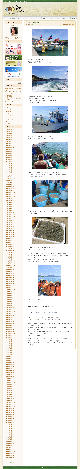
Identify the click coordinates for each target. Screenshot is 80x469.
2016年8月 (9, 341)
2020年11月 (9, 240)
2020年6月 (9, 250)
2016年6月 (9, 345)
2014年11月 (9, 380)
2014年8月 (9, 386)
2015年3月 (9, 372)
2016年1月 (9, 355)
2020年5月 (9, 252)
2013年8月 (9, 410)
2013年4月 (9, 418)
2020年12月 (9, 238)
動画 (7, 121)
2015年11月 (9, 359)
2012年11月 (9, 428)
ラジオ (8, 123)
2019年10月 (9, 266)
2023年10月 (9, 179)
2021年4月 (9, 230)
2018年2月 (9, 305)
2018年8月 (9, 293)
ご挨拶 (8, 107)
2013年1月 (9, 424)
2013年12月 (9, 402)
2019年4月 (9, 278)
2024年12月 (9, 161)
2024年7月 (9, 167)
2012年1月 (9, 446)
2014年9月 (9, 384)
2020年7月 (9, 248)
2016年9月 (9, 339)
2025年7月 (9, 149)
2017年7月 (9, 319)
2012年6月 (9, 438)
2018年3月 (9, 303)
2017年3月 (9, 327)
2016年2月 (9, 353)
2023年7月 (9, 181)
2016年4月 (9, 349)
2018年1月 (9, 307)
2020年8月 (9, 246)
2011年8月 (9, 455)
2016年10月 (9, 337)
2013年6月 (9, 414)
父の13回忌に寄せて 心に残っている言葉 (14, 92)
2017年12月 (9, 309)
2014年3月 (9, 396)
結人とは (12, 18)
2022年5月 (9, 206)
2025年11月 (9, 143)
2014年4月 (9, 394)
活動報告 (8, 111)
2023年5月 (9, 183)
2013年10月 (9, 406)
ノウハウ (8, 113)
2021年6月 (9, 226)
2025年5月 (9, 153)
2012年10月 (9, 430)
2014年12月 (9, 378)
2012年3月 (9, 442)
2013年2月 (9, 422)
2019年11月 (9, 264)
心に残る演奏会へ (11, 101)
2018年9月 (9, 291)
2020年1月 (9, 260)
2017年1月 (9, 331)
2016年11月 (9, 335)
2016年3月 (9, 351)
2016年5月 (9, 347)
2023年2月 (9, 188)
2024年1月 (9, 173)
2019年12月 (9, 262)
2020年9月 (9, 244)
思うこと (8, 115)
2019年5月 (9, 276)
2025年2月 (9, 157)
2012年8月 (9, 434)
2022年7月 (9, 202)
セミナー (38, 18)
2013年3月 (9, 420)
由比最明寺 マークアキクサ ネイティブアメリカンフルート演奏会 (14, 98)
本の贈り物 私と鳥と (12, 95)
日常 (7, 117)
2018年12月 (9, 285)
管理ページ (12, 462)
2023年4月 (9, 185)
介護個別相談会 (61, 18)
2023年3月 (9, 187)
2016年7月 (9, 343)
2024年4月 (9, 171)
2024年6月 (9, 169)
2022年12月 (9, 192)
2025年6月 (9, 151)
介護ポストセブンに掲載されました (13, 89)
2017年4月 (9, 325)
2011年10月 (9, 451)
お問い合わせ (71, 18)
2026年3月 (9, 135)
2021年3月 (9, 232)
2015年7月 (9, 364)
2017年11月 (9, 311)
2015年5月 (9, 368)
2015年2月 (9, 374)
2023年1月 (9, 190)
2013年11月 (9, 404)
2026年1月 (9, 139)
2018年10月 (9, 289)
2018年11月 (9, 287)
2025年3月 (9, 155)
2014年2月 (9, 398)
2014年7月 (9, 388)
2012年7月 (9, 436)
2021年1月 (9, 236)
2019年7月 (9, 272)
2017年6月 (9, 321)
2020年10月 (9, 242)
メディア (30, 18)
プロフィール (21, 18)
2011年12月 (9, 448)
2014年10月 (9, 382)
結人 (43, 468)
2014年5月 (9, 392)
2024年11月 (9, 163)
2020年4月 (9, 254)
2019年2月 (9, 281)
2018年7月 (9, 295)
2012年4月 (9, 440)
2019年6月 (9, 274)
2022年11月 (9, 194)
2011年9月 (9, 454)
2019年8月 (9, 270)
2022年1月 (9, 212)
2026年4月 (9, 133)
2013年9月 (9, 408)
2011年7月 (9, 457)
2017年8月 (9, 317)
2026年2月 (9, 137)
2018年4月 (9, 301)
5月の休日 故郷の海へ (33, 22)
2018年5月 (9, 299)
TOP (6, 18)
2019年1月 (9, 283)
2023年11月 (9, 177)
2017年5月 (9, 323)
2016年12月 (9, 333)
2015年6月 (9, 366)
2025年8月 (9, 147)
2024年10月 (9, 165)
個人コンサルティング (48, 18)
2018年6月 (9, 297)
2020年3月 (9, 256)
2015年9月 (9, 363)
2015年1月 (9, 376)
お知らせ (8, 109)
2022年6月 (9, 204)
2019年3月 (9, 279)
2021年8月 (9, 222)
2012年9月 (9, 432)
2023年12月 (9, 175)
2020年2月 (9, 258)
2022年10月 (9, 196)
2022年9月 (9, 198)
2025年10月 (9, 145)
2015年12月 (9, 357)
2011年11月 (9, 450)
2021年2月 (9, 234)
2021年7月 (9, 224)
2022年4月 (9, 208)
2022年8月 (9, 200)
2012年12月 (9, 426)
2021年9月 (9, 220)
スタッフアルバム (11, 119)
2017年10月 (9, 313)
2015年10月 (9, 361)
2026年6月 (9, 131)
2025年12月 (9, 141)
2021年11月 (9, 216)
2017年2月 (9, 329)
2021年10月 (9, 218)
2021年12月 (9, 214)
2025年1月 (9, 159)
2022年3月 (9, 210)
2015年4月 (9, 370)
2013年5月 (9, 416)
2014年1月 (9, 400)
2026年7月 (9, 129)
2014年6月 (9, 390)
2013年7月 (9, 412)
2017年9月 (9, 315)
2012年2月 (9, 444)
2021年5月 (9, 228)
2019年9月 (9, 268)
